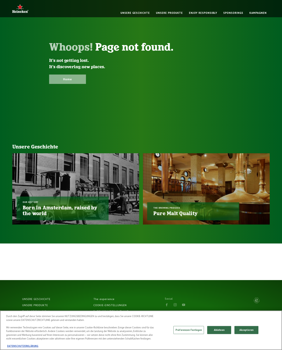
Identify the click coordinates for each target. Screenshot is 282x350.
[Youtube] (184, 305)
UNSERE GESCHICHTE (135, 12)
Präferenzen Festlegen (189, 330)
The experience (104, 299)
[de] (20, 8)
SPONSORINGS (233, 12)
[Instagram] (175, 305)
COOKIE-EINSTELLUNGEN (110, 305)
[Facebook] (167, 305)
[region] (141, 330)
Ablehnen (219, 330)
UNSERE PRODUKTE (169, 12)
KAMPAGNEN (258, 12)
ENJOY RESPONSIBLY (203, 12)
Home (67, 79)
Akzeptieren (246, 330)
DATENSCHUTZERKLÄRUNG (22, 346)
